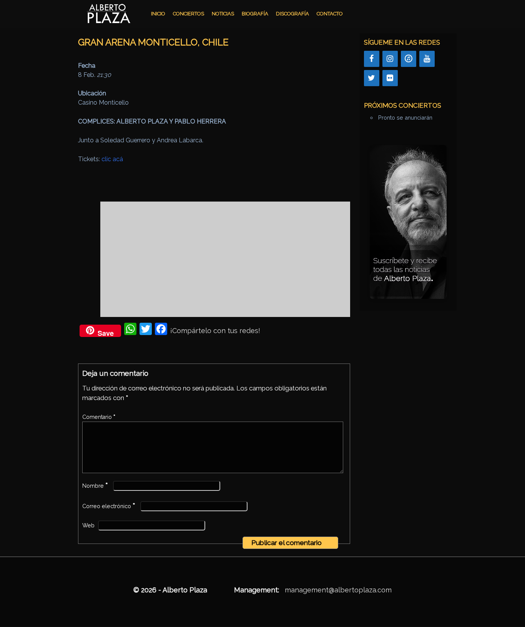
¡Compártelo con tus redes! (215, 331)
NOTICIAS (223, 14)
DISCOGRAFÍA (292, 14)
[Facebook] (371, 59)
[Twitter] (371, 78)
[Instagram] (390, 59)
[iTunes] (408, 59)
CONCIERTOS (188, 14)
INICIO (158, 14)
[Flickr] (390, 78)
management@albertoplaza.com (338, 590)
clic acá (112, 159)
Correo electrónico (108, 506)
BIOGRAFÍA (255, 14)
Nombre (95, 486)
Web (88, 525)
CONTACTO (330, 14)
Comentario (98, 417)
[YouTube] (427, 59)
